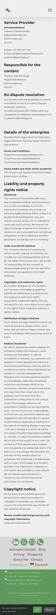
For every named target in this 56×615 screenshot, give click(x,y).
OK (37, 609)
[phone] (40, 542)
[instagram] (15, 542)
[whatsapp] (24, 542)
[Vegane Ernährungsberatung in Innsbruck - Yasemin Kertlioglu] (29, 582)
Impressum (23, 595)
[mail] (32, 542)
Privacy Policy (34, 595)
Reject (49, 609)
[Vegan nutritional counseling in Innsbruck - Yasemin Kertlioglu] (29, 574)
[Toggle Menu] (50, 10)
